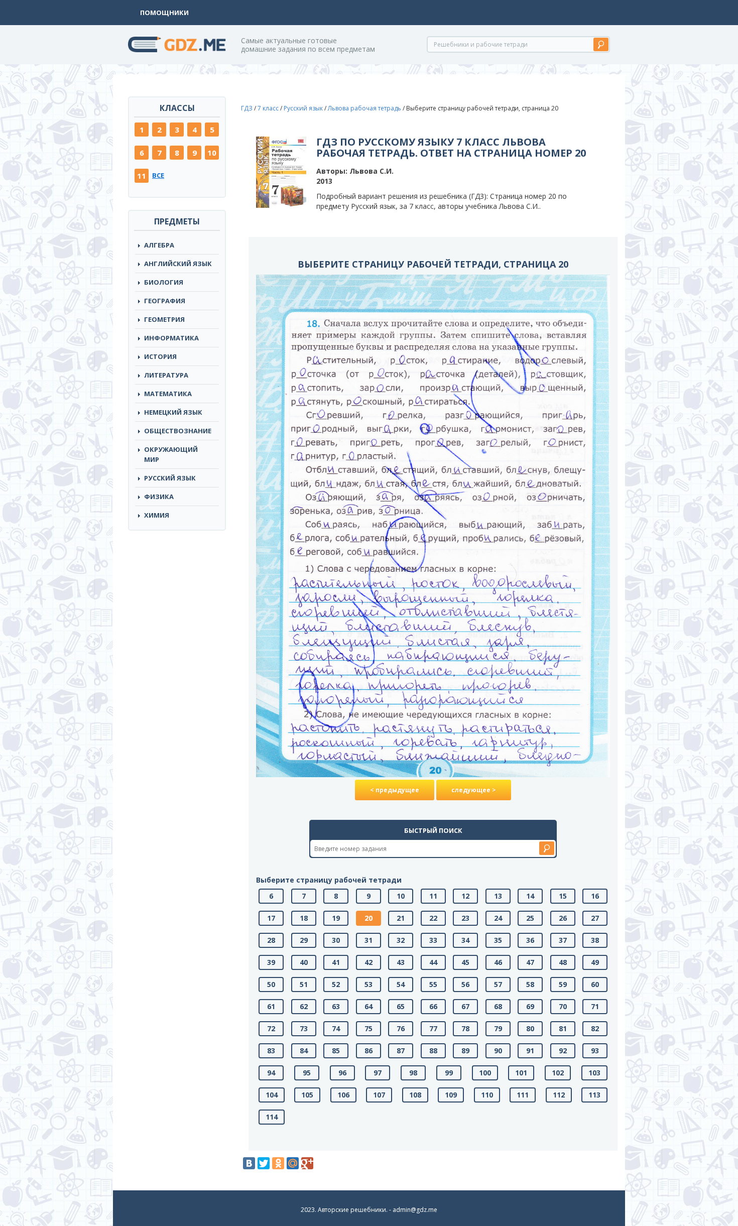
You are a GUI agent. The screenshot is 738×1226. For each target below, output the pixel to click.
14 (530, 896)
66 (433, 1006)
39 (271, 962)
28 (271, 940)
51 (304, 984)
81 (563, 1028)
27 (595, 918)
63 (336, 1006)
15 (563, 896)
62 (304, 1006)
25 (530, 918)
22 (433, 918)
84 (304, 1050)
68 (498, 1006)
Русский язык (170, 477)
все (158, 175)
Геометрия (164, 319)
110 (487, 1094)
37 (563, 940)
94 (271, 1072)
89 (465, 1050)
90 (498, 1050)
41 (336, 962)
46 (498, 962)
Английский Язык (178, 263)
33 (433, 940)
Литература (166, 375)
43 (401, 962)
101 (521, 1072)
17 (271, 918)
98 (413, 1072)
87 (401, 1050)
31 (368, 940)
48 (563, 962)
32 (401, 940)
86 (368, 1050)
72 (271, 1028)
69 (530, 1006)
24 (498, 918)
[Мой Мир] (293, 1163)
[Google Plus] (307, 1163)
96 (342, 1072)
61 (271, 1006)
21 (401, 918)
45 (465, 962)
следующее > (473, 790)
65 (401, 1006)
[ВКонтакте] (249, 1163)
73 (304, 1028)
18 (304, 918)
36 (530, 940)
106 (343, 1094)
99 (449, 1072)
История (160, 356)
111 (523, 1094)
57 (498, 984)
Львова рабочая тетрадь (364, 108)
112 (559, 1094)
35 (498, 940)
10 (211, 153)
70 (563, 1006)
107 (379, 1094)
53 (368, 984)
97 (378, 1072)
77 (433, 1028)
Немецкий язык (173, 412)
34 (465, 940)
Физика (159, 496)
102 (558, 1072)
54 (401, 984)
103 (594, 1072)
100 (485, 1072)
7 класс (268, 108)
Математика (168, 393)
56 (465, 984)
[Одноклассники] (278, 1163)
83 (271, 1050)
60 (595, 984)
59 (563, 984)
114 (272, 1117)
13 (498, 896)
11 (141, 176)
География (164, 300)
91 (530, 1050)
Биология (163, 282)
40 (304, 962)
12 (465, 896)
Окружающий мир (171, 454)
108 (415, 1094)
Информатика (171, 337)
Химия (156, 515)
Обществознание (177, 430)
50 (271, 984)
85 (336, 1050)
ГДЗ (247, 108)
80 (530, 1028)
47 (530, 962)
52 (336, 984)
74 (336, 1028)
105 (307, 1094)
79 (498, 1028)
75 (368, 1028)
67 (465, 1006)
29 (304, 940)
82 (595, 1028)
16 (595, 896)
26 (563, 918)
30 (336, 940)
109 (451, 1094)
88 (433, 1050)
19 (336, 918)
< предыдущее (394, 790)
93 (595, 1050)
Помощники (164, 12)
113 (594, 1094)
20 (368, 918)
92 (563, 1050)
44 (433, 962)
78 (465, 1028)
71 (595, 1006)
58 (530, 984)
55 (433, 984)
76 (401, 1028)
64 (368, 1006)
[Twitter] (264, 1163)
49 (595, 962)
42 (368, 962)
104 (272, 1094)
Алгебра (159, 245)
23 (465, 918)
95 (307, 1072)
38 (595, 940)
